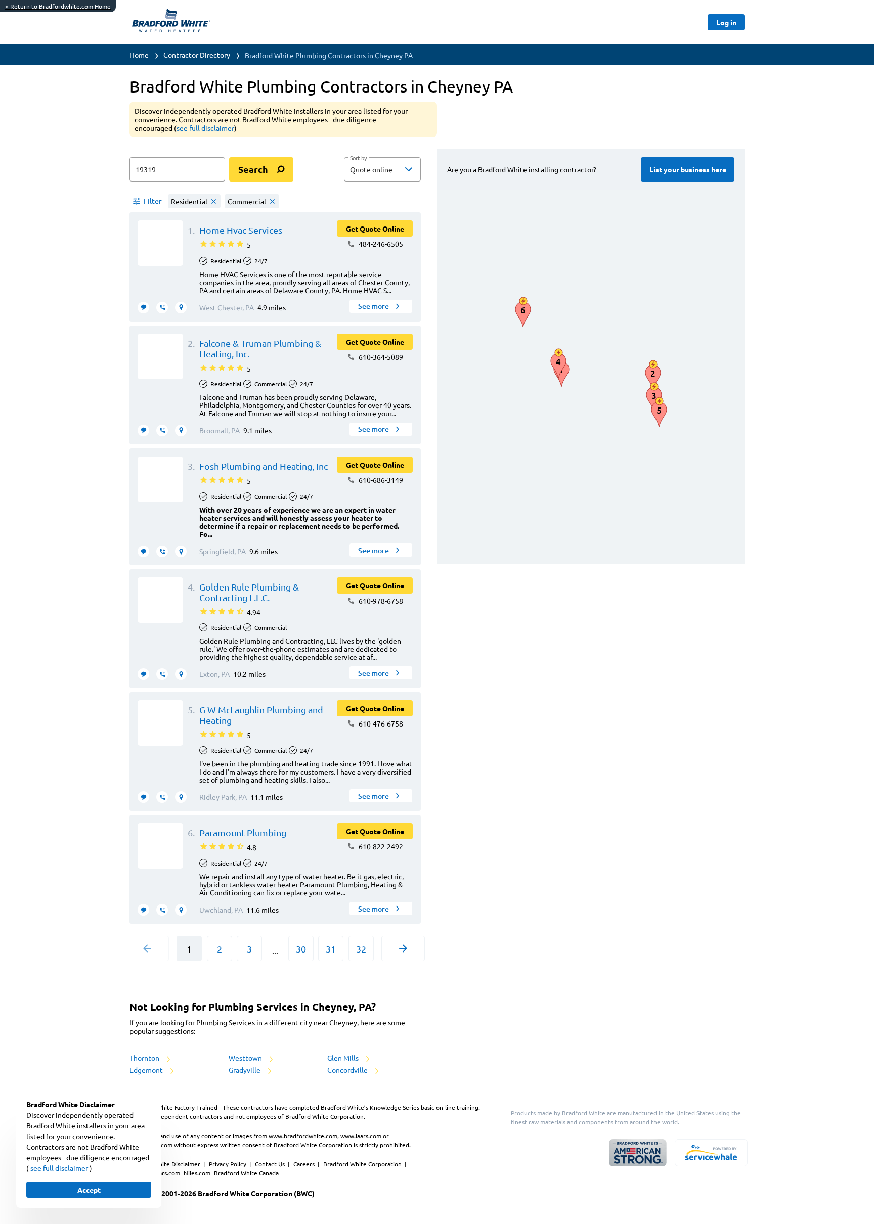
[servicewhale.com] (711, 1152)
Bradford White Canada (246, 1173)
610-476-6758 (380, 723)
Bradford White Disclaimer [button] (164, 1164)
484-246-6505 (380, 243)
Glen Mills (343, 1057)
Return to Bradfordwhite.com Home (58, 6)
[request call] (162, 307)
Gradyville (245, 1069)
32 (361, 948)
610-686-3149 (380, 479)
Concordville (348, 1069)
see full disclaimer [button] (205, 127)
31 (331, 948)
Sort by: (359, 158)
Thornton (145, 1057)
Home (139, 54)
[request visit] (181, 307)
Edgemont (146, 1069)
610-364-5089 (380, 356)
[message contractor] (143, 307)
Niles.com (198, 1173)
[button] (382, 169)
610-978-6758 (380, 600)
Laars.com (167, 1173)
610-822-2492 (380, 846)
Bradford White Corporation (363, 1164)
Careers (304, 1164)
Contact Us (270, 1164)
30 (301, 948)
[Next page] (403, 948)
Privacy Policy (228, 1164)
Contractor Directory (196, 54)
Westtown (246, 1057)
